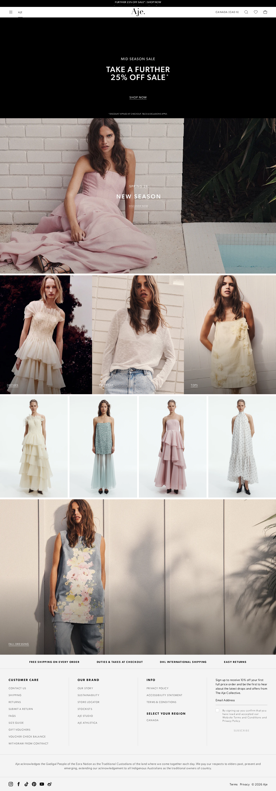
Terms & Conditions (162, 702)
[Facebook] (18, 784)
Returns (15, 702)
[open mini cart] (265, 12)
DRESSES (12, 385)
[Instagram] (11, 784)
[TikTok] (26, 784)
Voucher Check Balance (27, 736)
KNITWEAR (106, 385)
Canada (153, 720)
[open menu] (11, 12)
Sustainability (88, 695)
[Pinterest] (34, 784)
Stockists (85, 709)
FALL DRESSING (19, 644)
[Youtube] (42, 784)
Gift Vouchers (20, 729)
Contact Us (17, 688)
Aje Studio (85, 715)
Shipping (15, 695)
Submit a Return (21, 709)
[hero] (138, 196)
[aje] (138, 12)
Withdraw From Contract (29, 743)
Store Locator (89, 702)
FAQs (12, 715)
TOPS (194, 385)
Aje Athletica (88, 722)
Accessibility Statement (165, 695)
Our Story (85, 688)
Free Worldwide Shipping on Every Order (138, 3)
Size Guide (16, 722)
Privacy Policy (158, 688)
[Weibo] (49, 784)
